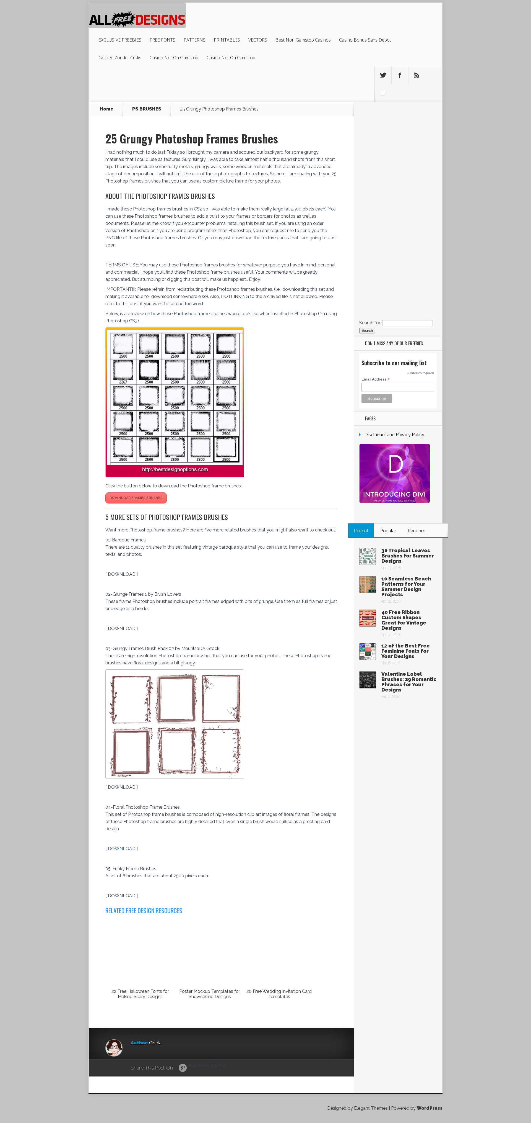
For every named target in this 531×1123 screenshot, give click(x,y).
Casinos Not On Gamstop (398, 156)
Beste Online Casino (398, 191)
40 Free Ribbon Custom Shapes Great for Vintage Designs (403, 620)
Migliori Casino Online (398, 231)
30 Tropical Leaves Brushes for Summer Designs (407, 556)
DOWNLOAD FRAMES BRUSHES (136, 498)
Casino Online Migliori (398, 222)
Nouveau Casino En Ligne (398, 253)
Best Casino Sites (398, 183)
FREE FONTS (162, 40)
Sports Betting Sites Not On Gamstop (398, 143)
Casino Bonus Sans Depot (365, 40)
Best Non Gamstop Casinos (303, 40)
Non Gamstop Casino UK (398, 147)
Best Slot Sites (398, 178)
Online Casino (398, 125)
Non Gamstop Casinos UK (398, 129)
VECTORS (257, 40)
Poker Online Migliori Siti (398, 298)
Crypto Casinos (398, 227)
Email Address (375, 379)
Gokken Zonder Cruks (119, 58)
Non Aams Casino (398, 169)
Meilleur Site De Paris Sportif (398, 307)
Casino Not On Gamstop (174, 58)
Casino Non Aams (398, 311)
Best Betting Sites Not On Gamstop (397, 121)
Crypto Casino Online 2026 (398, 289)
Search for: (370, 322)
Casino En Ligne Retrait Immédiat (398, 315)
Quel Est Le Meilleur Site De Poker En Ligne (398, 280)
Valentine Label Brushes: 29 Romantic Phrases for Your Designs (408, 682)
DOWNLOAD (122, 848)
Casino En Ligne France (398, 218)
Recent (361, 530)
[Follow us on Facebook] (400, 75)
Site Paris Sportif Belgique (398, 236)
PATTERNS (194, 40)
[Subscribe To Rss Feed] (416, 75)
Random (416, 530)
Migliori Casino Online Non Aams (398, 209)
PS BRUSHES (146, 109)
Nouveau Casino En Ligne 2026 (398, 284)
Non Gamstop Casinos (398, 174)
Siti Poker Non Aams (398, 302)
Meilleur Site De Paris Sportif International (398, 258)
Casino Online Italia (398, 276)
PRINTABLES (227, 40)
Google (182, 1068)
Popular (388, 530)
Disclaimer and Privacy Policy (394, 434)
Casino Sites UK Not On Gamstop (398, 200)
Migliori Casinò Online (398, 293)
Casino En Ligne (398, 138)
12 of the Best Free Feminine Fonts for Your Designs (405, 651)
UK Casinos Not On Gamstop (398, 116)
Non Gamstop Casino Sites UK (398, 205)
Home (106, 109)
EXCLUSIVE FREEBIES (119, 40)
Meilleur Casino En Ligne (398, 187)
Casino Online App (398, 240)
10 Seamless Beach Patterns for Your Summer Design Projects (406, 586)
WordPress (429, 1108)
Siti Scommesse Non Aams (398, 245)
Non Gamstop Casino (398, 112)
